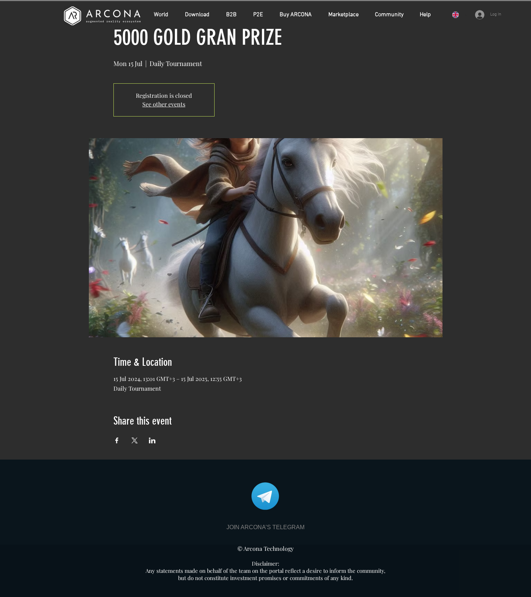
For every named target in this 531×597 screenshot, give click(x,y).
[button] (298, 15)
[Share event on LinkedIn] (152, 440)
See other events (163, 104)
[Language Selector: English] (459, 14)
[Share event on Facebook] (116, 440)
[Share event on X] (134, 440)
